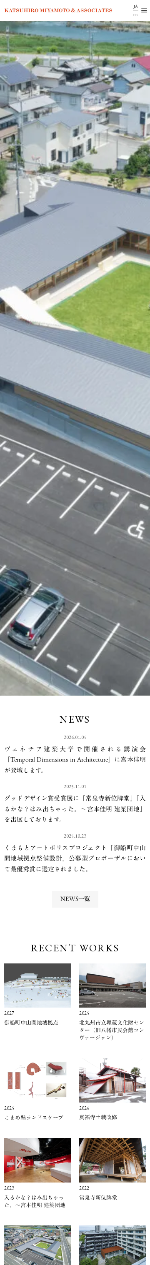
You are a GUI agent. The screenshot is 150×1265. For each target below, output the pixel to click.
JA (136, 6)
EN (135, 14)
